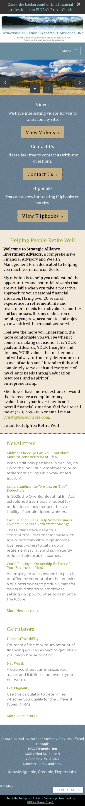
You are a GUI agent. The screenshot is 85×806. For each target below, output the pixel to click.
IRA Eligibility (18, 687)
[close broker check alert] (78, 4)
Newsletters (21, 443)
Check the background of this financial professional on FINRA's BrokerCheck (40, 7)
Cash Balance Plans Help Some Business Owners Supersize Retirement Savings (39, 521)
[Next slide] (80, 82)
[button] (69, 51)
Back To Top (66, 789)
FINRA (42, 763)
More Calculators (22, 715)
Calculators (20, 629)
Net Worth (15, 663)
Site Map (6, 786)
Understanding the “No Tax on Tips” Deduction (37, 488)
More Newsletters (23, 610)
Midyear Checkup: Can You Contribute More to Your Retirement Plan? (38, 454)
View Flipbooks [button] (40, 216)
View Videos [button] (40, 132)
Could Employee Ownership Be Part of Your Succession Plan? (38, 565)
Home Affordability (23, 638)
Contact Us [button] (40, 174)
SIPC (58, 763)
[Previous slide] (5, 82)
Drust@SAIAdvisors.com (26, 417)
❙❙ (48, 88)
